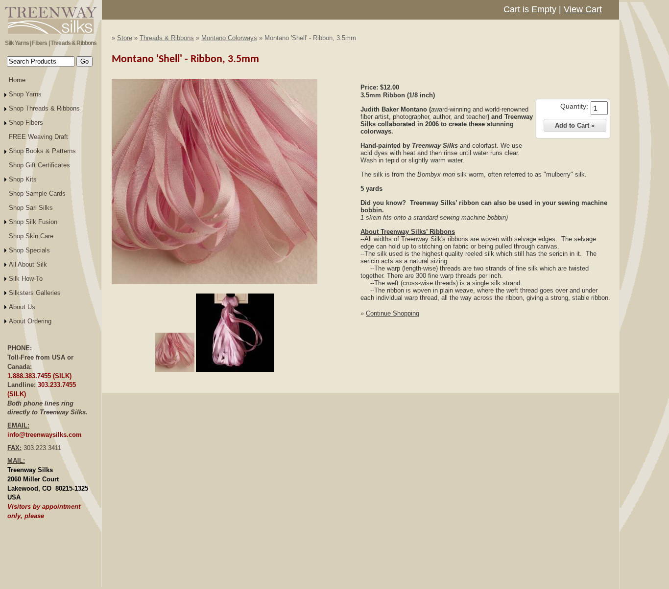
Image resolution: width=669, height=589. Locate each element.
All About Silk (28, 264)
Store (124, 38)
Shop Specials (29, 250)
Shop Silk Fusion (33, 222)
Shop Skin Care (31, 236)
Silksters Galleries (35, 292)
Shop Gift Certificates (39, 165)
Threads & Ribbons (167, 38)
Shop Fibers (26, 122)
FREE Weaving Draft (38, 136)
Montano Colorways (229, 38)
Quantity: (574, 106)
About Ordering (30, 321)
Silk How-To (26, 278)
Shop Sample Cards (37, 193)
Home (17, 80)
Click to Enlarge (214, 289)
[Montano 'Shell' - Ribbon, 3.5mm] (214, 282)
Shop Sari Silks (31, 207)
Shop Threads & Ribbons (44, 108)
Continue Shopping (392, 313)
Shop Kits (23, 179)
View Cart (583, 9)
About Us (22, 307)
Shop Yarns (25, 94)
